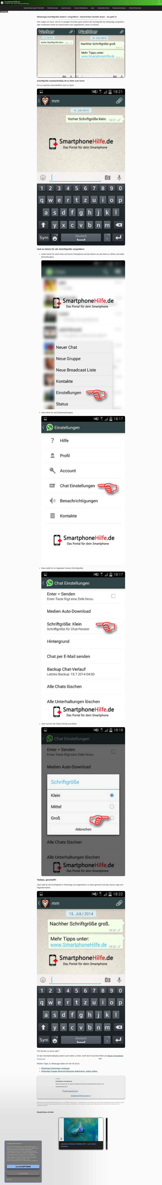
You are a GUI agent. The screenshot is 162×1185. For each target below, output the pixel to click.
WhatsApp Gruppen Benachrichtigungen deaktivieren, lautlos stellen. (69, 1071)
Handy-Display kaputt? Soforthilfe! (34, 8)
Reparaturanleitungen (119, 8)
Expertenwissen (66, 8)
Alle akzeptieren (23, 1166)
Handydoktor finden (103, 8)
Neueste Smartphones (81, 8)
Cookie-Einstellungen (20, 1156)
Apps (92, 8)
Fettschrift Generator (135, 8)
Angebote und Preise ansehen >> (81, 1096)
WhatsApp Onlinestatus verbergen (55, 1068)
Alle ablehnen (23, 1173)
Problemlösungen (52, 8)
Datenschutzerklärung (12, 1154)
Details (10, 1179)
